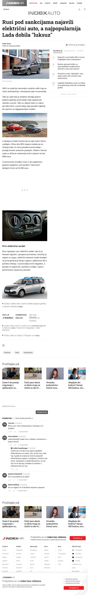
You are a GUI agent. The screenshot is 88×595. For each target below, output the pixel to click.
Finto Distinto (13, 436)
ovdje (12, 328)
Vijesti (47, 3)
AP (4, 475)
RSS (59, 564)
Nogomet (19, 550)
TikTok (77, 561)
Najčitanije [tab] (69, 51)
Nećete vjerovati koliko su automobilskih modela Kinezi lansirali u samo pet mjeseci (69, 66)
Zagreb (4, 561)
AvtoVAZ (7, 352)
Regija (4, 557)
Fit (31, 571)
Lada (17, 352)
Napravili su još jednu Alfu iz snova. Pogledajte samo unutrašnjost (71, 58)
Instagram (78, 557)
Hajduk (18, 557)
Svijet (4, 550)
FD (5, 438)
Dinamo (19, 554)
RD (4, 486)
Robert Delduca (13, 485)
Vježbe (46, 561)
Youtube (78, 554)
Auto (31, 568)
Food (32, 561)
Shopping (33, 550)
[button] (5, 373)
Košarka (19, 564)
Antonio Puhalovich (15, 474)
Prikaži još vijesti (68, 94)
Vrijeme (60, 561)
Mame (32, 564)
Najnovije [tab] (57, 51)
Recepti (46, 554)
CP (11, 448)
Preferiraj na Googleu (77, 45)
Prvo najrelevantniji (23, 418)
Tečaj (60, 550)
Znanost (5, 571)
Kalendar (47, 568)
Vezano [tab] (80, 51)
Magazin (33, 546)
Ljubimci (33, 557)
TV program (62, 554)
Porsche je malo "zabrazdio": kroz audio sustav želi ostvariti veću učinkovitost (70, 76)
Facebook (78, 550)
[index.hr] (14, 3)
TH (4, 424)
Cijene (79, 3)
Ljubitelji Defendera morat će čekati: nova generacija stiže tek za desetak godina (71, 85)
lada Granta (28, 352)
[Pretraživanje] (84, 9)
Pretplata (33, 3)
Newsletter (76, 571)
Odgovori (47, 564)
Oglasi (71, 3)
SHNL (18, 561)
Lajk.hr (46, 557)
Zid (41, 3)
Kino (59, 557)
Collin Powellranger (20, 448)
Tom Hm (11, 423)
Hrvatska (5, 554)
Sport (55, 3)
